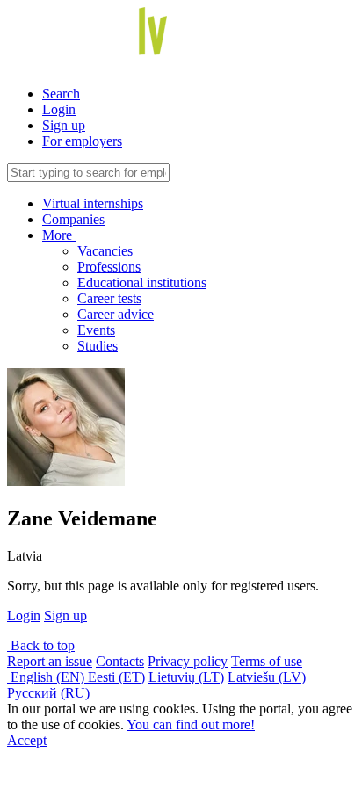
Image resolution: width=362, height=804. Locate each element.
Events (96, 329)
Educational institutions (141, 282)
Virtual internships (92, 203)
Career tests (109, 298)
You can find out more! (191, 724)
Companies (73, 219)
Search (61, 93)
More (59, 235)
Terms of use (266, 661)
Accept (27, 740)
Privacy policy (188, 661)
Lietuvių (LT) (186, 677)
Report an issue (49, 661)
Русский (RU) (48, 692)
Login (59, 109)
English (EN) (47, 677)
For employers (82, 141)
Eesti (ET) (116, 677)
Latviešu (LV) (267, 677)
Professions (109, 266)
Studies (97, 345)
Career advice (115, 314)
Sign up (63, 125)
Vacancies (105, 250)
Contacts (120, 661)
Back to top (41, 645)
